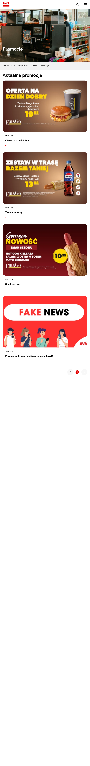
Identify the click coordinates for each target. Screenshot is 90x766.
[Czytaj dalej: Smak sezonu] (45, 289)
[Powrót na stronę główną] (6, 4)
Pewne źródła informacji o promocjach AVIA (29, 356)
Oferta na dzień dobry (17, 140)
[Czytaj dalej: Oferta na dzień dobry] (45, 146)
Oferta (34, 66)
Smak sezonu (12, 284)
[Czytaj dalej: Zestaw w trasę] (45, 217)
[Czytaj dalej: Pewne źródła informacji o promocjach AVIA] (45, 361)
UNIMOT (6, 66)
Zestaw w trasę (13, 212)
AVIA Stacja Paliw (21, 66)
